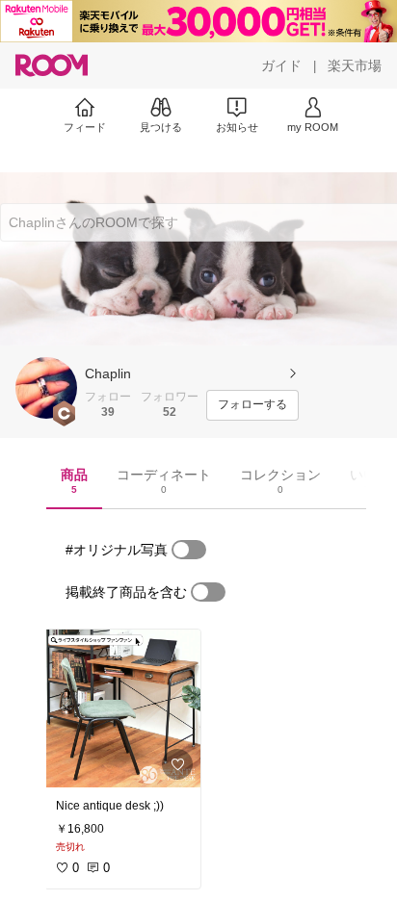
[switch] (189, 549)
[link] (122, 708)
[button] (46, 388)
